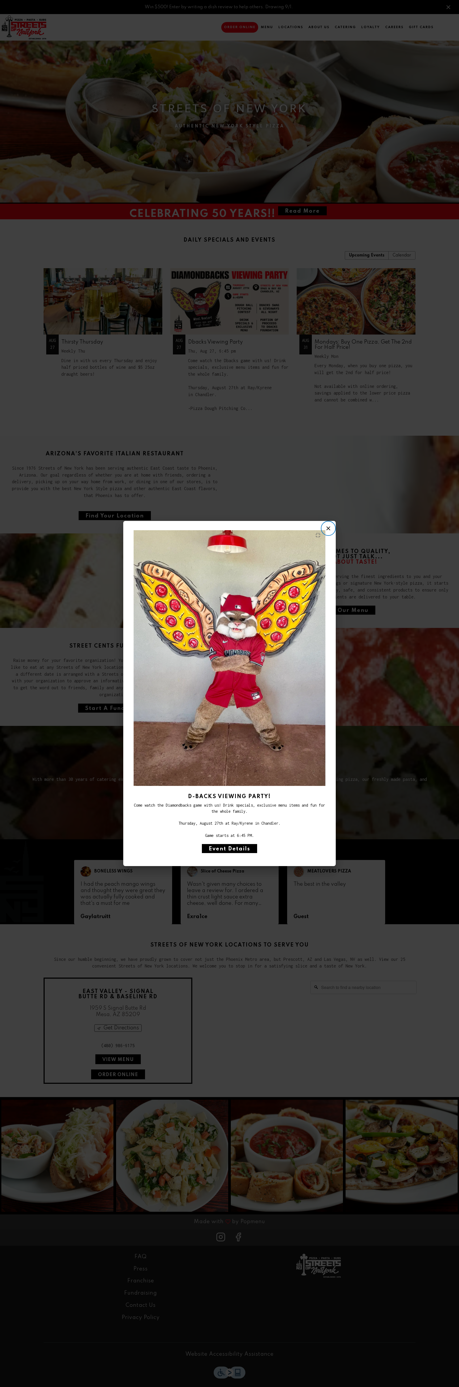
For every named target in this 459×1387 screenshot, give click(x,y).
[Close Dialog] (328, 528)
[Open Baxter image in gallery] (319, 535)
